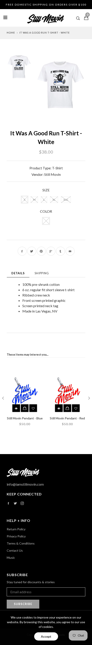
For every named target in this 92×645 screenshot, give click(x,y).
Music (11, 557)
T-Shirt (57, 168)
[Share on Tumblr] (60, 251)
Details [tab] (18, 273)
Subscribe (23, 604)
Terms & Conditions (21, 543)
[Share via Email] (70, 251)
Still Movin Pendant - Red (67, 418)
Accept (46, 636)
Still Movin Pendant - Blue (25, 418)
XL (54, 199)
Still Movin (52, 174)
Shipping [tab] (42, 273)
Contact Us (15, 550)
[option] (60, 85)
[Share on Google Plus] (50, 251)
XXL (65, 199)
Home (11, 32)
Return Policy (16, 529)
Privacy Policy (16, 536)
